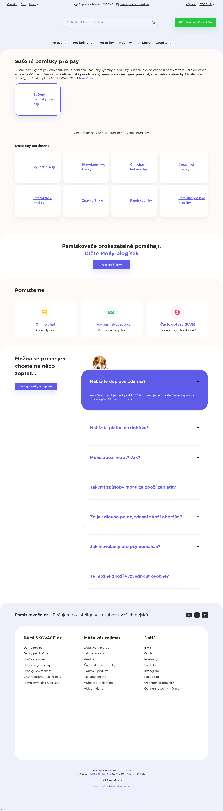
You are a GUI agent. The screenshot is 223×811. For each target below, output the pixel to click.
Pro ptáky (106, 43)
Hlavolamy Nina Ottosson (42, 682)
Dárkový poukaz (96, 671)
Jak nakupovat (94, 653)
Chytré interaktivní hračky (42, 676)
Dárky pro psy (34, 647)
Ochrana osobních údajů (161, 688)
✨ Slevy (144, 43)
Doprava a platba (96, 647)
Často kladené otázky (100, 665)
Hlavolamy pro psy (37, 665)
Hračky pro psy (35, 659)
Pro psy (56, 43)
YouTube (150, 665)
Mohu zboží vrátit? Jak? (115, 458)
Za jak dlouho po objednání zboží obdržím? (136, 517)
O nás (148, 653)
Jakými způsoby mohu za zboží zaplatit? (133, 487)
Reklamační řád (95, 676)
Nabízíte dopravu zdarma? (118, 381)
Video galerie (93, 688)
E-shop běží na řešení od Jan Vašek (111, 786)
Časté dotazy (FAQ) (177, 324)
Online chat (45, 324)
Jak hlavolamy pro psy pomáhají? (125, 547)
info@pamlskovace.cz (111, 324)
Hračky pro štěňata (38, 671)
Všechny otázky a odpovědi (36, 386)
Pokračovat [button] (86, 78)
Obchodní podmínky (159, 682)
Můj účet (191, 4)
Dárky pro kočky (36, 653)
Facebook (151, 676)
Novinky (125, 43)
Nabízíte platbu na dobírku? (119, 428)
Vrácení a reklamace (99, 682)
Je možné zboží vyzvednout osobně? (129, 576)
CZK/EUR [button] (205, 4)
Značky (161, 43)
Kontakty (12, 4)
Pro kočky (80, 43)
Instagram (151, 671)
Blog (23, 4)
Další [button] (32, 4)
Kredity (134, 4)
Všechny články (111, 264)
